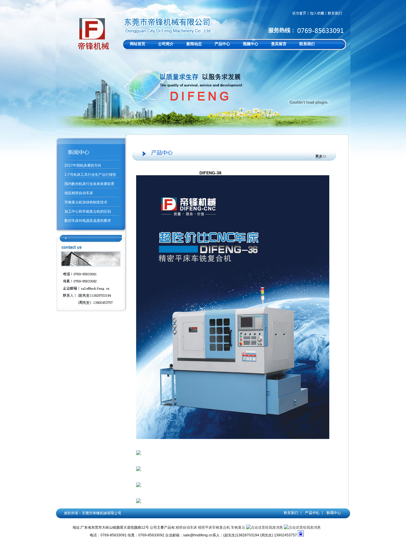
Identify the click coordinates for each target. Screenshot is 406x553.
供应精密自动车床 (78, 193)
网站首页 (137, 44)
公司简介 (166, 44)
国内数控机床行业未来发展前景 (89, 184)
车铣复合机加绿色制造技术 (85, 202)
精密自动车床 (186, 527)
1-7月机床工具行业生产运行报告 (90, 175)
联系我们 (307, 44)
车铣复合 (238, 527)
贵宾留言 (279, 44)
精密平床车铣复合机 (214, 527)
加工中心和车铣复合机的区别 (87, 211)
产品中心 (222, 44)
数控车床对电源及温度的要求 (87, 221)
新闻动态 (194, 44)
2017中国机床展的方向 (82, 165)
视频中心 (250, 44)
